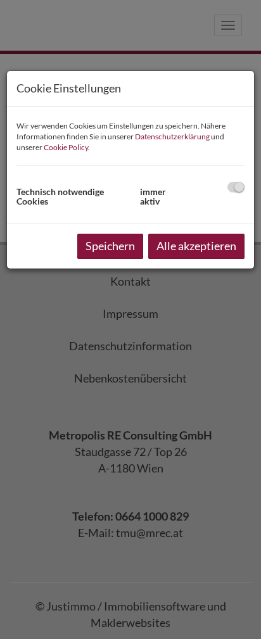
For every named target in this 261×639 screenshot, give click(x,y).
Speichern (110, 246)
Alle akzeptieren (196, 246)
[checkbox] (236, 187)
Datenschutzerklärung (172, 136)
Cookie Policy (66, 147)
